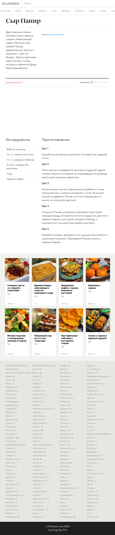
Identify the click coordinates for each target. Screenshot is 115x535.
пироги (65, 405)
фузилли (92, 463)
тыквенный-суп (95, 420)
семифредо (66, 474)
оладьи (38, 517)
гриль (10, 463)
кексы (37, 373)
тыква (91, 416)
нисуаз (37, 488)
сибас (64, 477)
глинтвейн (12, 434)
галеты (10, 423)
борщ (9, 384)
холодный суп (95, 474)
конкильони (39, 394)
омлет (64, 369)
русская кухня (14, 82)
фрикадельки (94, 456)
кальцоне (11, 499)
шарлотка (93, 495)
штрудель (93, 502)
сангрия (65, 456)
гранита (10, 448)
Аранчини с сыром (94, 286)
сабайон (65, 452)
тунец (90, 412)
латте (36, 441)
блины (10, 380)
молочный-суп (41, 477)
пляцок (64, 420)
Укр (50, 530)
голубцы (11, 441)
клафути (38, 384)
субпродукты (68, 517)
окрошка (38, 506)
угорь (90, 427)
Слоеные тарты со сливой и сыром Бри (15, 288)
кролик (37, 427)
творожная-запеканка (98, 376)
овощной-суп (41, 499)
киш (36, 380)
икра (9, 488)
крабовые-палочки (43, 409)
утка (90, 430)
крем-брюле (40, 416)
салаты (42, 11)
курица (38, 430)
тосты (91, 405)
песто (64, 391)
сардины (65, 459)
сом (63, 502)
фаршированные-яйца (99, 434)
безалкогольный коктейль (20, 373)
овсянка (38, 502)
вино (9, 416)
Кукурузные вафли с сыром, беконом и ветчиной (69, 289)
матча (37, 463)
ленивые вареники (43, 445)
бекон (10, 376)
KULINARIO (10, 3)
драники (11, 477)
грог (9, 470)
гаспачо (11, 430)
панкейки (65, 376)
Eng (55, 530)
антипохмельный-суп (17, 366)
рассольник (66, 434)
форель (91, 448)
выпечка (11, 420)
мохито (37, 484)
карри (10, 513)
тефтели (91, 387)
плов (63, 416)
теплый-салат (95, 384)
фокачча (92, 441)
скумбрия (65, 484)
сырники (92, 373)
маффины (39, 466)
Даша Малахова (56, 35)
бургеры (11, 398)
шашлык (92, 499)
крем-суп (39, 420)
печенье (65, 394)
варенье (11, 409)
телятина (92, 380)
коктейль (38, 391)
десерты (65, 11)
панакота (65, 373)
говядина (12, 438)
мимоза (37, 470)
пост (63, 427)
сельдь (64, 466)
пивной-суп (67, 398)
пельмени (66, 387)
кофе (36, 405)
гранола (11, 452)
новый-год (39, 492)
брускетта (12, 387)
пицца (103, 11)
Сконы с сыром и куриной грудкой (97, 337)
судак (90, 366)
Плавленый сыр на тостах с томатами (43, 338)
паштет (64, 384)
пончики (65, 423)
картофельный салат (44, 366)
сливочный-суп (69, 488)
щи (89, 513)
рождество (66, 438)
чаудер (91, 488)
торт (90, 398)
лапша (37, 438)
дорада (10, 474)
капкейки (11, 502)
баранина (12, 369)
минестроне (39, 474)
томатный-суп (95, 394)
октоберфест (40, 510)
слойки (64, 492)
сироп (64, 481)
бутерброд (12, 402)
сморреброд (67, 495)
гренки (10, 456)
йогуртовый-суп (15, 495)
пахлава (65, 380)
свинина (66, 463)
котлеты (38, 402)
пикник (64, 402)
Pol (65, 530)
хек (89, 466)
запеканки (12, 484)
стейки (64, 513)
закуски (29, 11)
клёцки (37, 387)
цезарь (91, 481)
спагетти (65, 510)
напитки (79, 11)
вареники (12, 405)
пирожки (65, 409)
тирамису (92, 391)
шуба (90, 506)
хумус (90, 477)
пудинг (65, 430)
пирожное (66, 412)
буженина (11, 391)
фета (90, 438)
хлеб (90, 470)
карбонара (12, 506)
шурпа (91, 510)
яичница (92, 517)
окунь (37, 513)
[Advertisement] (57, 112)
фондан (91, 445)
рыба (18, 11)
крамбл (37, 412)
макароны (39, 448)
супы (54, 11)
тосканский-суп (95, 402)
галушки (11, 427)
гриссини (11, 466)
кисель (37, 376)
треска (91, 409)
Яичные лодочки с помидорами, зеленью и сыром (16, 338)
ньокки (37, 495)
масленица (39, 456)
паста (92, 11)
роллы (64, 441)
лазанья (38, 434)
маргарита (39, 452)
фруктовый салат (96, 459)
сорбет (64, 506)
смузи (64, 499)
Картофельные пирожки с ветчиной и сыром (69, 339)
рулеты (64, 445)
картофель (12, 517)
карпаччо (11, 510)
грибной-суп (13, 459)
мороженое (39, 481)
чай (90, 484)
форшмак (92, 452)
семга (64, 470)
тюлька (91, 423)
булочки (11, 394)
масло (37, 459)
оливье (65, 366)
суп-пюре (93, 369)
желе (9, 481)
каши (37, 369)
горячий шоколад (15, 445)
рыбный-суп (67, 448)
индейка (11, 492)
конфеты (38, 398)
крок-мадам (40, 423)
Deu (60, 530)
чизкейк (92, 492)
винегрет (11, 412)
